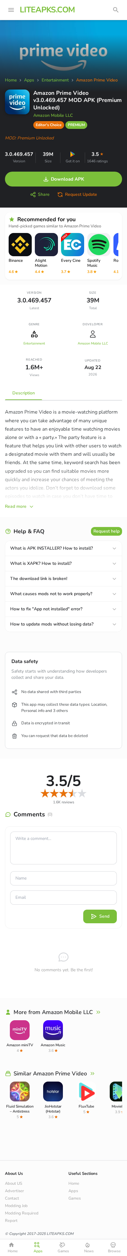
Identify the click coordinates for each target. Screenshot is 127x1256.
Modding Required (22, 1213)
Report (11, 1220)
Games (74, 1198)
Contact (12, 1198)
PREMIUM (76, 124)
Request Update (81, 194)
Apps (73, 1191)
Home (73, 1183)
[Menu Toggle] (11, 10)
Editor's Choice (49, 124)
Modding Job (16, 1206)
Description (23, 393)
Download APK (67, 179)
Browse (114, 1251)
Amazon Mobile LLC (53, 115)
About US (13, 1183)
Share (44, 194)
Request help (106, 531)
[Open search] (116, 10)
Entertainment (34, 343)
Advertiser (14, 1191)
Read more (16, 506)
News (89, 1251)
